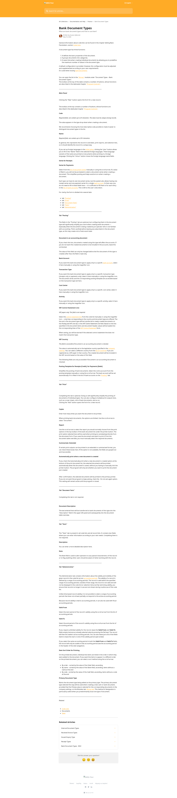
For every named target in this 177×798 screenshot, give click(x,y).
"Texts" (67, 205)
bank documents (81, 71)
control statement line (74, 317)
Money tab (90, 689)
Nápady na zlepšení (101, 783)
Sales (63, 713)
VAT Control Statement (88, 328)
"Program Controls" (93, 84)
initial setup (90, 149)
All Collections (63, 21)
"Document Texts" (71, 203)
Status (85, 783)
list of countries (101, 351)
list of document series (78, 170)
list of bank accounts (70, 188)
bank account (99, 183)
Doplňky (78, 783)
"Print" (67, 200)
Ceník (91, 783)
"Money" (81, 77)
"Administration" (70, 207)
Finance (90, 21)
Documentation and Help (77, 21)
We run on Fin (89, 792)
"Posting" (68, 198)
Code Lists (76, 45)
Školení (72, 783)
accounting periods (90, 578)
